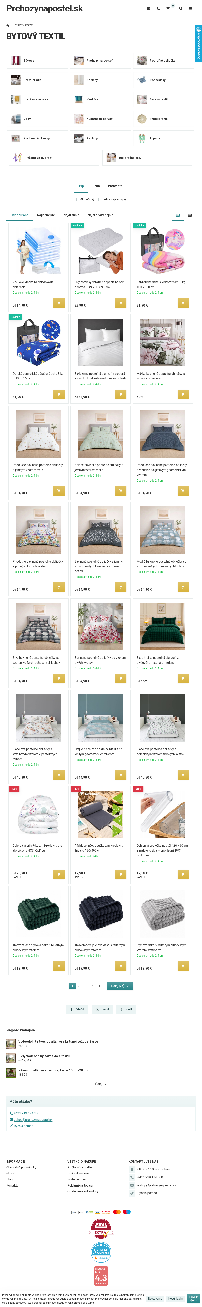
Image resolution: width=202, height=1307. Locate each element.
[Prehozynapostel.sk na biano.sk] (101, 1275)
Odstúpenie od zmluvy (82, 1191)
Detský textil (158, 99)
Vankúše (93, 99)
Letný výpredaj (114, 199)
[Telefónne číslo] (158, 8)
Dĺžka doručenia (78, 1173)
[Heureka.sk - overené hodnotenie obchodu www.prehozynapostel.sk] (101, 1252)
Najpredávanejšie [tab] (100, 215)
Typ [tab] (81, 186)
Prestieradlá (32, 80)
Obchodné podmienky (21, 1167)
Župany (155, 138)
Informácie (15, 1161)
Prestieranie (159, 118)
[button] (59, 303)
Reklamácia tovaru (80, 1185)
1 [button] (73, 986)
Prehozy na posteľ (100, 60)
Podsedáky (158, 80)
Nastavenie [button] (155, 1298)
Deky (27, 118)
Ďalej (98, 1084)
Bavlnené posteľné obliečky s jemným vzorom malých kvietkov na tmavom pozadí (99, 566)
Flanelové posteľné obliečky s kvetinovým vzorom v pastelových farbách (35, 754)
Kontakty (12, 1185)
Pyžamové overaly (38, 157)
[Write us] (132, 1193)
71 (92, 986)
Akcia (87, 199)
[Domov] (7, 25)
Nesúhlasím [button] (175, 1298)
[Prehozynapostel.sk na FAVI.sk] (101, 1228)
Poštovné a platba (79, 1167)
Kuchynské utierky (36, 138)
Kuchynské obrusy (99, 118)
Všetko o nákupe (81, 1161)
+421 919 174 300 (26, 1113)
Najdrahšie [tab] (71, 215)
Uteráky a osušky (35, 99)
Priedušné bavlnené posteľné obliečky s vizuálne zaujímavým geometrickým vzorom (162, 470)
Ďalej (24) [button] (117, 986)
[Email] (148, 8)
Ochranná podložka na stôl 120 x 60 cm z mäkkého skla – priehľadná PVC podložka (162, 850)
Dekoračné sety (130, 157)
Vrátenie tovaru (77, 1179)
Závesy (28, 60)
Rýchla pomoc (23, 1126)
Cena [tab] (96, 186)
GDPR (10, 1173)
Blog (9, 1179)
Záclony (92, 80)
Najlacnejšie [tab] (46, 215)
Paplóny (92, 138)
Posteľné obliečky (162, 60)
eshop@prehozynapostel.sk (33, 1120)
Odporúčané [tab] (19, 215)
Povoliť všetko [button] (193, 1298)
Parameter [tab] (115, 186)
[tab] (178, 215)
